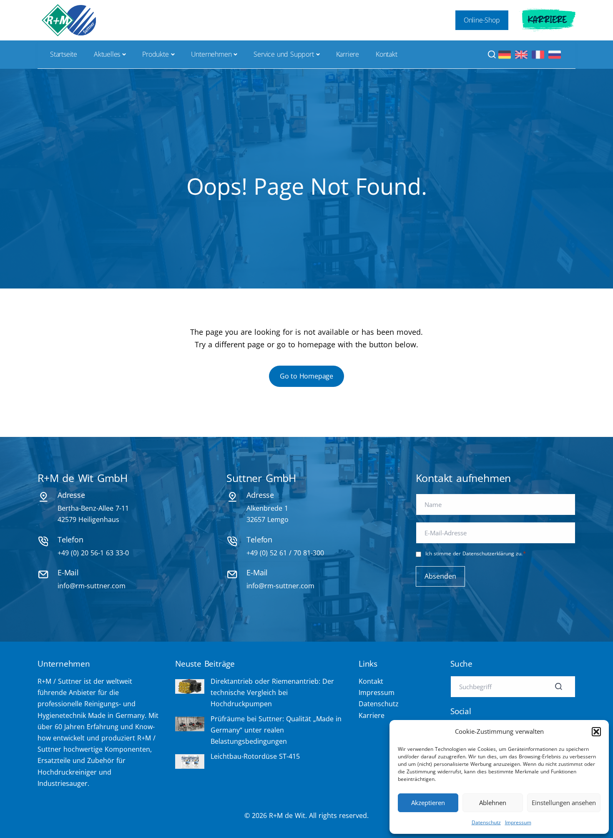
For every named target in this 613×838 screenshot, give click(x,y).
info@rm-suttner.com (92, 585)
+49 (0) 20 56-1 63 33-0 (93, 552)
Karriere (547, 20)
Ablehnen (492, 802)
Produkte (155, 54)
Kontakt (386, 54)
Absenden (440, 576)
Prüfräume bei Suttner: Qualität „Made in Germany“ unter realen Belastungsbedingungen (276, 730)
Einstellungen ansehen (564, 802)
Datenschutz (486, 822)
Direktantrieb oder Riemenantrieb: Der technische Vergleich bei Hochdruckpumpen (272, 692)
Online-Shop (482, 20)
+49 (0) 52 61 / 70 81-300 (285, 552)
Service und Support (284, 54)
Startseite (63, 54)
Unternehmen (211, 54)
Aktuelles (107, 54)
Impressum (518, 822)
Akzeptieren (428, 802)
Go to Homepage (306, 376)
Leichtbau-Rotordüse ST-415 (255, 756)
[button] (596, 732)
